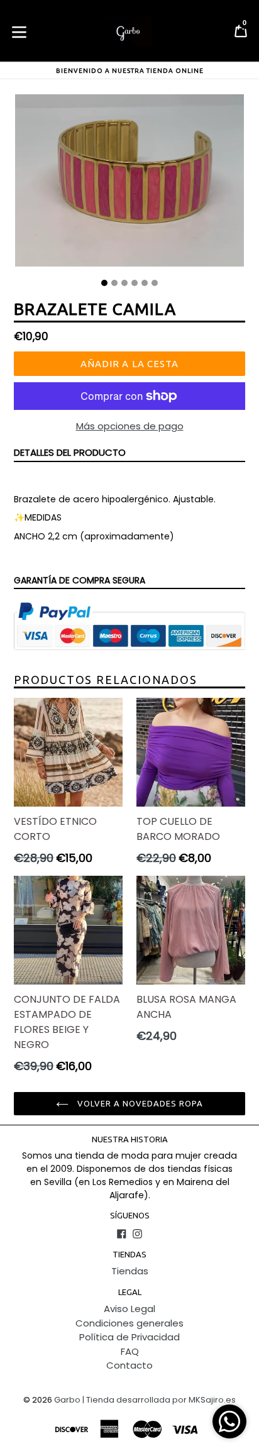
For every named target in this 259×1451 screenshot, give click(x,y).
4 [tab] (134, 283)
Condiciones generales (129, 1323)
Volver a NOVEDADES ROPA (139, 1103)
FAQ (130, 1351)
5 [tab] (144, 283)
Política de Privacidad (129, 1336)
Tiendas (129, 1270)
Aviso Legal (129, 1308)
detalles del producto (70, 452)
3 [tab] (124, 283)
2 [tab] (114, 283)
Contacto (129, 1365)
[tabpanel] (129, 183)
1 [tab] (104, 283)
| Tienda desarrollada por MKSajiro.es (159, 1400)
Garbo (67, 1400)
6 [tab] (155, 283)
